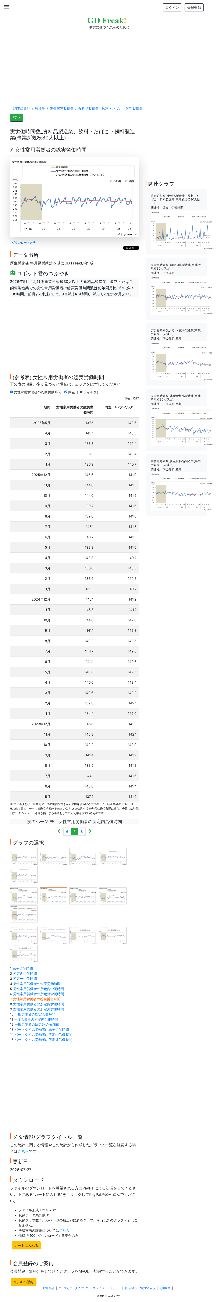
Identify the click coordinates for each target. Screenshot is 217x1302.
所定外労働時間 (25, 978)
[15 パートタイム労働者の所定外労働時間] (24, 953)
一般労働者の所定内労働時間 (36, 1019)
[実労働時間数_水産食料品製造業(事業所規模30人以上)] (182, 426)
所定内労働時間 (25, 973)
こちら (23, 1151)
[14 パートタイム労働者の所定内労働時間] (113, 935)
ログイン (172, 7)
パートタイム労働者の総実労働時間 (42, 1029)
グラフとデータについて (73, 1288)
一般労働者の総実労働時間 (35, 1014)
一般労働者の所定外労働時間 (37, 1024)
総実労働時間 (23, 968)
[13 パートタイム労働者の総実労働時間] (83, 935)
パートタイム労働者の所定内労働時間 (43, 1034)
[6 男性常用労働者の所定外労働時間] (24, 896)
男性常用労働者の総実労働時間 (37, 984)
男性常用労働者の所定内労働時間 (38, 989)
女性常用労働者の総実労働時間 (38, 392)
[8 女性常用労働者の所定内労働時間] (83, 896)
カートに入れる (26, 1245)
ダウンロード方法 (24, 242)
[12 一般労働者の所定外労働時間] (53, 935)
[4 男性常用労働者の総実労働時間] (113, 856)
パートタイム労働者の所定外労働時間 (43, 1040)
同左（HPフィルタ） (84, 392)
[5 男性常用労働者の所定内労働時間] (24, 874)
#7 (15, 117)
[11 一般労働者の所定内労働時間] (24, 935)
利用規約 (164, 1288)
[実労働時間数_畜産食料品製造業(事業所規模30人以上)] (182, 491)
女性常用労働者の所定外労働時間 (38, 1009)
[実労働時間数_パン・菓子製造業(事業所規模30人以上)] (182, 360)
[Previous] (59, 832)
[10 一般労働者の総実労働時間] (24, 914)
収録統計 (48, 1288)
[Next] (90, 832)
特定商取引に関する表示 (140, 1288)
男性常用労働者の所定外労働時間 (38, 994)
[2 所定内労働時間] (53, 856)
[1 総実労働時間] (24, 856)
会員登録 (194, 7)
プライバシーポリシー (107, 1288)
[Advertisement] (108, 63)
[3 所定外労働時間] (83, 856)
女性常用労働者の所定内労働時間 (38, 1004)
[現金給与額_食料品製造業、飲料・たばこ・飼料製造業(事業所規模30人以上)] (182, 229)
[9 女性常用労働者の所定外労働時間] (113, 896)
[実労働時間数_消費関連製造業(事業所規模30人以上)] (182, 295)
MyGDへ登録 (24, 1282)
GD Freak (107, 20)
